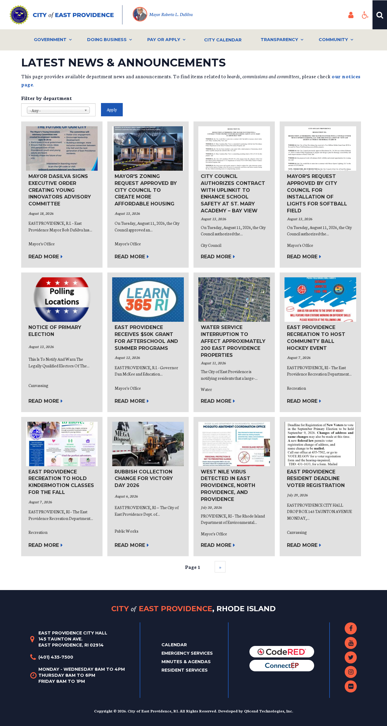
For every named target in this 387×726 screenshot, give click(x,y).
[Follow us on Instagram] (351, 672)
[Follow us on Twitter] (351, 657)
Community (333, 39)
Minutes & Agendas (186, 661)
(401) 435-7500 (55, 657)
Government (50, 39)
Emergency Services (187, 653)
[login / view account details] (350, 14)
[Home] (66, 14)
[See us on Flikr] (351, 686)
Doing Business (107, 39)
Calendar (174, 644)
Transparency (279, 39)
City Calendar (223, 40)
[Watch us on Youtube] (351, 643)
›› (220, 566)
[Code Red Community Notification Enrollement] (281, 651)
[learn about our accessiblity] (365, 14)
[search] (379, 14)
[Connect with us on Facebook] (351, 628)
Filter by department (46, 97)
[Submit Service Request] (281, 665)
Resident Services (184, 670)
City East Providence (193, 608)
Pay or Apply (163, 39)
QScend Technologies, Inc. (268, 710)
